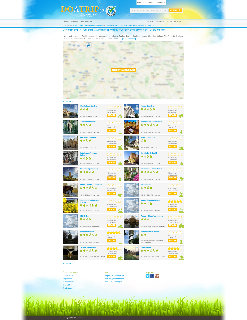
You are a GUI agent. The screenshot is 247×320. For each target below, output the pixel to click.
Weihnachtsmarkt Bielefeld (151, 122)
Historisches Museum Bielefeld (88, 154)
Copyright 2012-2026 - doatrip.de (73, 318)
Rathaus (116, 25)
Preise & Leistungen (113, 282)
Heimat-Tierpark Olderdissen (91, 185)
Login (150, 2)
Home (75, 25)
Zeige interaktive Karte (123, 70)
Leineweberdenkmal (88, 122)
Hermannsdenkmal (87, 232)
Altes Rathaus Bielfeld (136, 25)
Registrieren (141, 2)
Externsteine (146, 247)
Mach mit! (150, 21)
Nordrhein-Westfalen (96, 25)
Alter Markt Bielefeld (88, 137)
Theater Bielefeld (147, 106)
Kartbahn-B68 (146, 185)
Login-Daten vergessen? (115, 276)
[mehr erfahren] (129, 39)
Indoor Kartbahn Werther (150, 200)
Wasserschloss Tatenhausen (152, 216)
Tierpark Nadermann (88, 247)
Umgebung (150, 25)
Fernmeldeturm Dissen (150, 232)
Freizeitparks (160, 21)
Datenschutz (68, 282)
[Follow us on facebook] (152, 276)
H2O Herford (84, 216)
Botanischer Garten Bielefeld (152, 169)
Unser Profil (68, 276)
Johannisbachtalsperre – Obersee (89, 201)
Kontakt (66, 285)
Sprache (160, 2)
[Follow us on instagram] (157, 276)
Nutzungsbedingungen (114, 279)
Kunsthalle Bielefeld (149, 153)
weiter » (69, 101)
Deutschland (83, 25)
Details (111, 115)
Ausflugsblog (178, 21)
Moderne (124, 25)
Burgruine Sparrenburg (89, 169)
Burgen (169, 21)
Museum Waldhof (148, 137)
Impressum (67, 279)
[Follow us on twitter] (147, 276)
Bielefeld (108, 25)
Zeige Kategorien (70, 21)
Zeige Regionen (86, 21)
